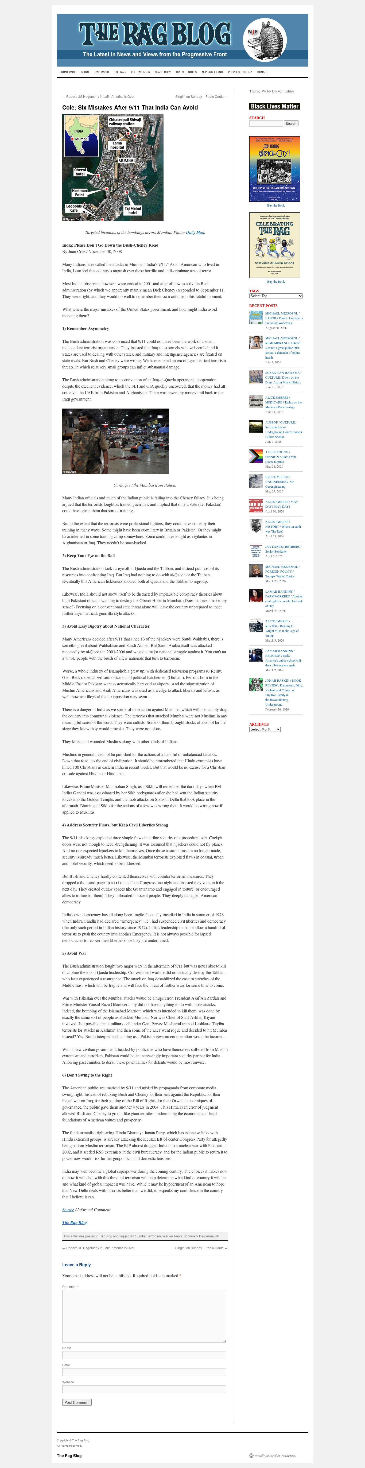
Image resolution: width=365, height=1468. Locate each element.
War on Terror (172, 1236)
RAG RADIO (102, 72)
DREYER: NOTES (186, 72)
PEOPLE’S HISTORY (240, 72)
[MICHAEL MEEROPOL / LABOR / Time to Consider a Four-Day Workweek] (256, 318)
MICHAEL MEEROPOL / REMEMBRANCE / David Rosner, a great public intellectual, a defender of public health (282, 347)
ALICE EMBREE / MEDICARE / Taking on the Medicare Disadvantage (283, 402)
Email (66, 1364)
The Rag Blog (69, 1455)
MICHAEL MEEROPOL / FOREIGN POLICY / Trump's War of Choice (282, 571)
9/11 (133, 1236)
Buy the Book (276, 205)
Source (68, 1209)
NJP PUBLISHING (212, 72)
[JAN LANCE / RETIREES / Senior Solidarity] (256, 551)
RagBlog (105, 1236)
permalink (211, 1236)
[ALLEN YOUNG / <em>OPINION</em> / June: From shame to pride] (256, 456)
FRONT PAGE (68, 72)
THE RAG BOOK (140, 72)
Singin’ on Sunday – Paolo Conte (201, 96)
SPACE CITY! (163, 72)
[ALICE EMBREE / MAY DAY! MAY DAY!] (256, 506)
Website (68, 1382)
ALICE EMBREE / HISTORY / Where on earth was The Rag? (283, 526)
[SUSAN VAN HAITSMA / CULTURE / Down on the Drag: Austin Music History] (256, 377)
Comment (70, 1286)
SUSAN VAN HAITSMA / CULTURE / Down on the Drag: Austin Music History (283, 377)
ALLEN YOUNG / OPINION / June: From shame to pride (280, 457)
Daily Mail (195, 232)
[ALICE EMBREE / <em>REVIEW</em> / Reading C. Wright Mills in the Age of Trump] (256, 626)
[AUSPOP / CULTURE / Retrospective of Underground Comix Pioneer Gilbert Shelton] (256, 427)
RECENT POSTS (263, 306)
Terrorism (154, 1236)
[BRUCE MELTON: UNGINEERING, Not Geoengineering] (256, 481)
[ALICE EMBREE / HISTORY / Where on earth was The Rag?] (256, 526)
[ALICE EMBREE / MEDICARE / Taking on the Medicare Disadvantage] (256, 402)
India (142, 1236)
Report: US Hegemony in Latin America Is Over (98, 96)
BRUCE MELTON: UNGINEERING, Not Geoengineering (279, 481)
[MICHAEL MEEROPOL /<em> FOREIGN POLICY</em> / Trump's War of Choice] (256, 571)
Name (66, 1347)
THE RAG (120, 72)
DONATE (262, 72)
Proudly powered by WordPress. (275, 1455)
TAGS (254, 291)
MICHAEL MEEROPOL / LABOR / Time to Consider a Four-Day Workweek (284, 318)
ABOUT (85, 72)
